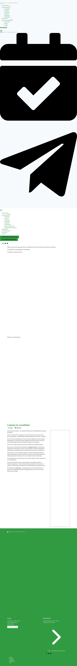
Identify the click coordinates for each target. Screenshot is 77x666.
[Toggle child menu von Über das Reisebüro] (11, 20)
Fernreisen (7, 10)
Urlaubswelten (5, 7)
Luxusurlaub (7, 12)
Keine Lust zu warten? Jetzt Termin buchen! (56, 650)
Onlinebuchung (5, 5)
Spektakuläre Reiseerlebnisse (11, 227)
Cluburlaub (7, 13)
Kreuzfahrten (7, 8)
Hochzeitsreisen (8, 224)
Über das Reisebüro (6, 20)
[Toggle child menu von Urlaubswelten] (9, 7)
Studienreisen (7, 16)
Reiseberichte (5, 18)
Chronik (6, 25)
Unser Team (4, 232)
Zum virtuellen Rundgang (12, 626)
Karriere (6, 23)
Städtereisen (7, 15)
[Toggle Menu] (1, 31)
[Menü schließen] (1, 210)
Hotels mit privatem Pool (9, 226)
